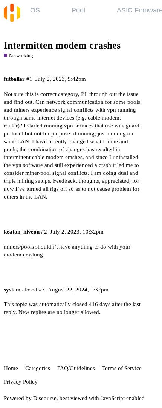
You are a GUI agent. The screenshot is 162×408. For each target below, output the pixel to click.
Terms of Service (122, 368)
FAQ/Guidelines (76, 368)
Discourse (45, 398)
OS (35, 10)
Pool (78, 10)
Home (11, 368)
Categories (37, 368)
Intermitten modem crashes (62, 45)
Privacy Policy (21, 382)
